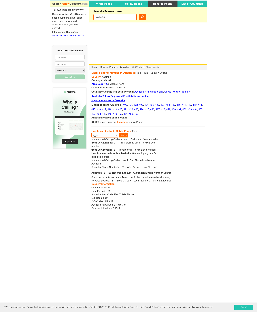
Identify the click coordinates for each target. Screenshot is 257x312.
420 (120, 109)
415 (93, 109)
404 (146, 104)
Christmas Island (154, 91)
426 (152, 109)
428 (163, 109)
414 (200, 104)
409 (173, 104)
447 (104, 113)
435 (201, 109)
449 (115, 113)
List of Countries (192, 3)
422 (131, 109)
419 (115, 109)
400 (125, 104)
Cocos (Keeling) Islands (177, 91)
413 (195, 104)
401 (130, 104)
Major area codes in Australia (108, 100)
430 (174, 109)
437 (93, 113)
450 (120, 113)
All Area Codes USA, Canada (68, 35)
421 (126, 109)
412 (189, 104)
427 (158, 109)
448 (109, 113)
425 (147, 109)
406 (157, 104)
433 (190, 109)
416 (99, 109)
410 (179, 104)
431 (179, 109)
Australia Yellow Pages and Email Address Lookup (120, 96)
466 (136, 113)
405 (152, 104)
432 (184, 109)
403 (141, 104)
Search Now (70, 77)
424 (142, 109)
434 (195, 109)
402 (136, 104)
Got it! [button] (244, 307)
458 (131, 113)
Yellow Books (133, 3)
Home (94, 67)
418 (109, 109)
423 (136, 109)
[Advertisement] (148, 43)
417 (104, 109)
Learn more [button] (207, 307)
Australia (124, 67)
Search (124, 135)
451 (126, 113)
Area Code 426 (99, 84)
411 (184, 104)
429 (168, 109)
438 (99, 113)
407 (162, 104)
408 (168, 104)
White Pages (104, 3)
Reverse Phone (162, 3)
